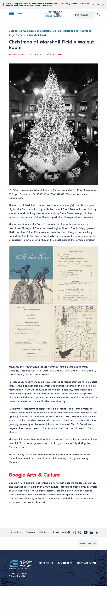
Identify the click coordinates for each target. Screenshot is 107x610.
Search (99, 14)
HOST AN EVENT (86, 563)
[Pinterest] (79, 532)
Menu (17, 14)
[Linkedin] (91, 532)
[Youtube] (85, 532)
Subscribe (85, 543)
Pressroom (59, 532)
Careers (30, 532)
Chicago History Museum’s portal (54, 490)
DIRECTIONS (46, 563)
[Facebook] (68, 532)
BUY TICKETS (64, 563)
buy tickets (81, 14)
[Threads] (97, 532)
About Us (16, 532)
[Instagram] (74, 532)
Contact (44, 532)
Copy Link (55, 54)
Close (96, 4)
